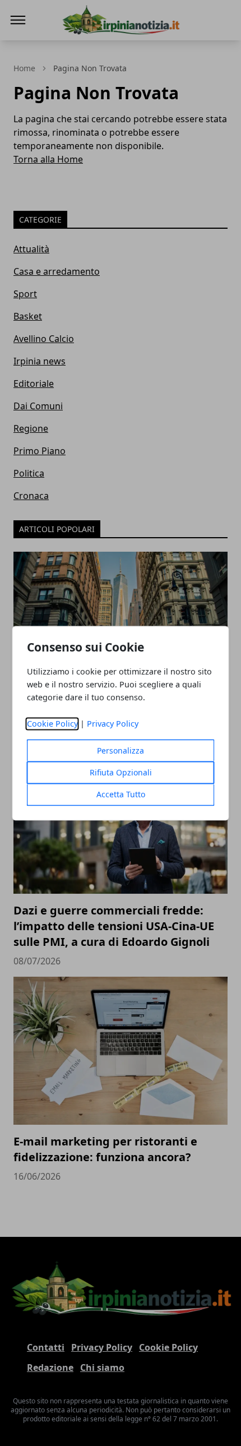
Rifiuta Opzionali (121, 772)
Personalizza (120, 750)
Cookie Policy (52, 723)
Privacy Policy (112, 723)
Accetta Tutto (120, 794)
